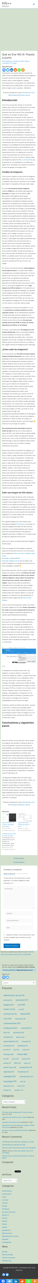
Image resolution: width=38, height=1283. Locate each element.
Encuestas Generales (8, 1212)
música (26, 1059)
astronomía (22, 1000)
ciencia (25, 1014)
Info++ (7, 3)
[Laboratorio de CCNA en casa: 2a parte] (10, 841)
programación (26, 1067)
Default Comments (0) (9, 873)
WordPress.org (6, 1260)
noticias (7, 1063)
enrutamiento (8, 1045)
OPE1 (17, 1063)
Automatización (7, 61)
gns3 (16, 1049)
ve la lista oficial (27, 160)
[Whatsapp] (19, 70)
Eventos (4, 1218)
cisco (7, 1019)
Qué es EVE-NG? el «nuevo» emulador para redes (8, 824)
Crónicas (5, 1203)
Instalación (15, 95)
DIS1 (7, 1033)
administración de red (14, 995)
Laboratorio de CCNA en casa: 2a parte (14, 1117)
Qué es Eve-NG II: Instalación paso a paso (24, 824)
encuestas (26, 1041)
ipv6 (5, 1059)
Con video (5, 1200)
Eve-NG (6, 1049)
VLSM (4, 1142)
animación (7, 1000)
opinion (27, 1063)
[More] (23, 70)
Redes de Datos (7, 1233)
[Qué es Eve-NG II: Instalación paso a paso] (25, 817)
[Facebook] (4, 70)
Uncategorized (6, 1242)
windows (18, 1090)
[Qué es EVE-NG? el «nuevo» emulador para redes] (9, 817)
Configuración (10, 1028)
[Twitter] (7, 70)
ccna (21, 1005)
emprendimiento (11, 1041)
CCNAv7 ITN (9, 1009)
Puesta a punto (24, 95)
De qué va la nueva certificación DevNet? (15, 1130)
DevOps (4, 1206)
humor (25, 1050)
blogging (9, 1005)
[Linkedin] (11, 70)
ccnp (21, 1009)
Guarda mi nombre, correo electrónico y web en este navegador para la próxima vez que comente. (19, 937)
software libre (26, 1076)
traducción (8, 1086)
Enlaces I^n (5, 1215)
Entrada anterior (19, 858)
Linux (15, 1059)
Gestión (4, 1224)
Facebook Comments (22, 873)
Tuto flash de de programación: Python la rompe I (17, 1112)
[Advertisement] (19, 29)
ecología (8, 1037)
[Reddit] (15, 70)
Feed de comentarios (8, 1257)
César (4, 1148)
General (4, 1221)
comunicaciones (12, 1023)
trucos (21, 1086)
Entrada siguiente (19, 862)
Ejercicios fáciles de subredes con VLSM (20, 1142)
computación (20, 1019)
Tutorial (7, 1090)
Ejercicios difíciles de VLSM (16, 1145)
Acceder (4, 1251)
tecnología (10, 1081)
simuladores (23, 1072)
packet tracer (10, 1067)
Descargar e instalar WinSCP (11, 558)
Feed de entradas (7, 1254)
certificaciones (10, 1014)
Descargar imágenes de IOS (11, 561)
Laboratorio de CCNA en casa (11, 1122)
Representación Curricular (10, 1236)
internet (22, 1054)
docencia (18, 1033)
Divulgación (5, 1209)
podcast (4, 1227)
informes (8, 1054)
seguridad (9, 1072)
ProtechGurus (21, 524)
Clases (4, 1197)
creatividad (26, 1028)
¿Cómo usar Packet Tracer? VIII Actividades (22, 1148)
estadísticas (22, 1045)
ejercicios (20, 1037)
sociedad (10, 1076)
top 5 (23, 1081)
